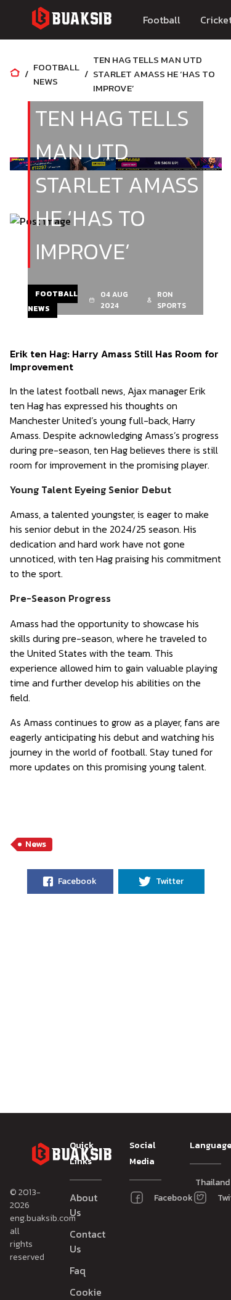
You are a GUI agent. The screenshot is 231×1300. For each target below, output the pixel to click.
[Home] (15, 74)
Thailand (200, 1182)
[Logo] (71, 20)
